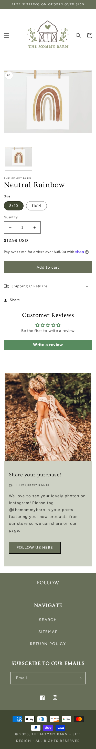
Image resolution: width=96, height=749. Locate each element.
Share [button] (15, 300)
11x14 (36, 206)
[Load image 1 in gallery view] (18, 157)
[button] (6, 35)
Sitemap (48, 631)
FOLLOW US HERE (35, 547)
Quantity (11, 217)
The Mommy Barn (49, 734)
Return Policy (48, 643)
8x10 (13, 206)
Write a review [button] (48, 344)
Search (48, 619)
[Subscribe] (79, 678)
